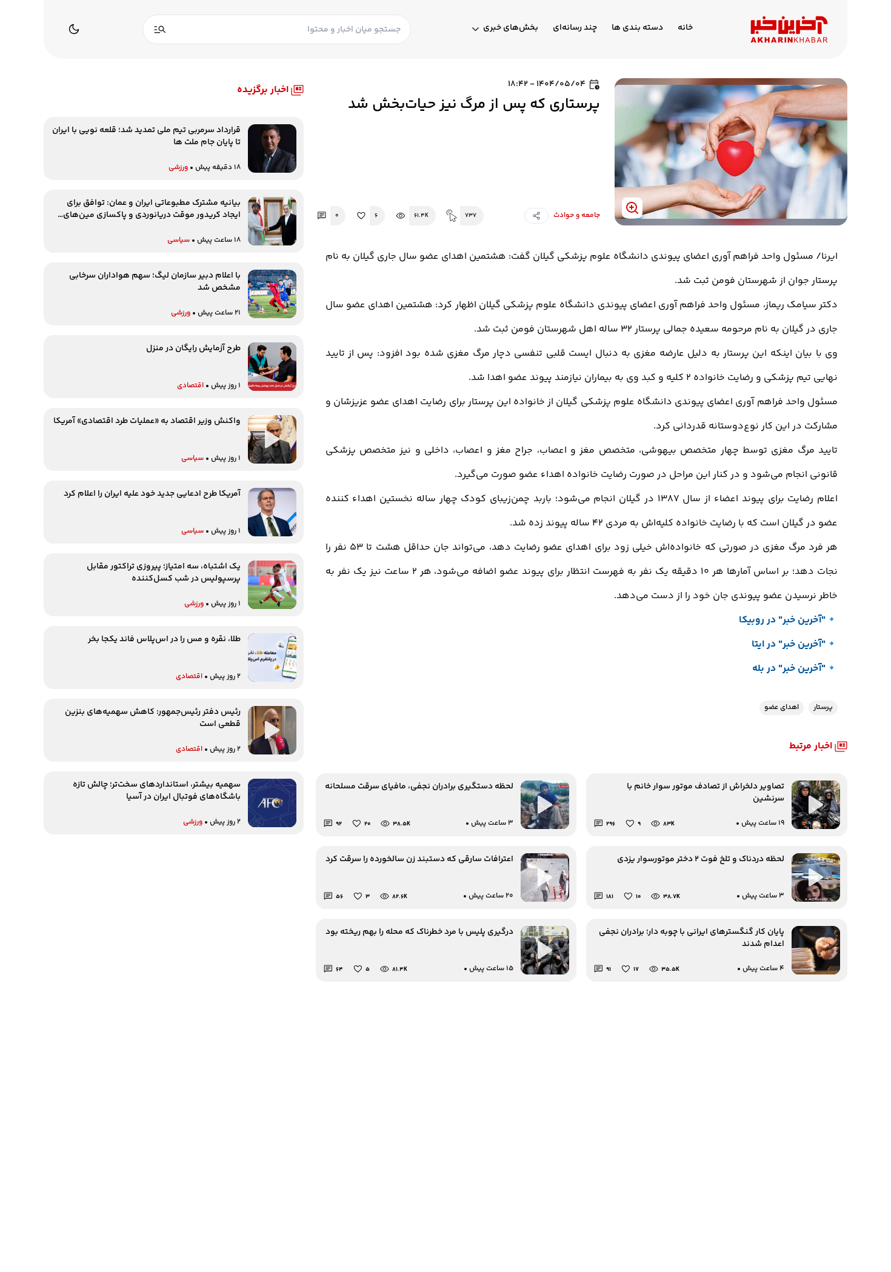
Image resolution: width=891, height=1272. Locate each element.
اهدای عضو (781, 707)
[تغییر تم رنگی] (74, 29)
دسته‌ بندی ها (637, 28)
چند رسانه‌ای (575, 28)
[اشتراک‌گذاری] (536, 216)
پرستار (823, 707)
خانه (685, 28)
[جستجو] (160, 29)
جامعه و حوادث (576, 216)
